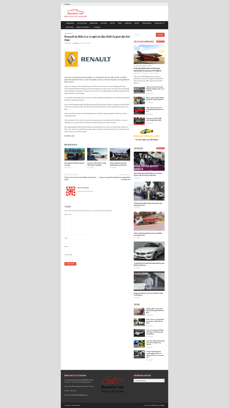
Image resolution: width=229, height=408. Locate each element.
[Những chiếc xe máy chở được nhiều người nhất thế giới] (139, 309)
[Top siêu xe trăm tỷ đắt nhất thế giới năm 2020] (139, 118)
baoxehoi (76, 43)
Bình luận (68, 214)
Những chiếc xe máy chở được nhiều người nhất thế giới (155, 310)
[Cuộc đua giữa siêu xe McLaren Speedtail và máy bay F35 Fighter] (149, 46)
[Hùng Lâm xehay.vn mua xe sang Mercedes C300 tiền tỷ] (149, 291)
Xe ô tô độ (69, 27)
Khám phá (128, 23)
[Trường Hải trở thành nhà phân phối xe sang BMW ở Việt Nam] (149, 261)
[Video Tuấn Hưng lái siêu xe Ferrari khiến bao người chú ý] (149, 231)
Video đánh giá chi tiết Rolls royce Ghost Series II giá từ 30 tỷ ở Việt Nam (148, 174)
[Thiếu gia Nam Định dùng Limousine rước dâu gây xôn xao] (149, 201)
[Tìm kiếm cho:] (149, 35)
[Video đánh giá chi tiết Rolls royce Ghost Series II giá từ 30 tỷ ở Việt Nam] (149, 171)
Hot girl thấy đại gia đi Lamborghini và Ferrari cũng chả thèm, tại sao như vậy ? (155, 354)
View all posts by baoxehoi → (85, 191)
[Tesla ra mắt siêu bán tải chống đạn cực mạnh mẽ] (120, 161)
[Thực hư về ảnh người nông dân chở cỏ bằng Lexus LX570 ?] (139, 341)
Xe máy (136, 23)
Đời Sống (104, 23)
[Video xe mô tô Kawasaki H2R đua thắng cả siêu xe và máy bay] (139, 87)
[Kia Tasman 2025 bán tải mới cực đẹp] (74, 161)
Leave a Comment (85, 43)
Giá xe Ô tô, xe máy (82, 27)
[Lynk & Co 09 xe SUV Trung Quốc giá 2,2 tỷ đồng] (97, 161)
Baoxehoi (77, 405)
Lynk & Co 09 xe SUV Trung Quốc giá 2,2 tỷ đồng (96, 164)
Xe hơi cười (158, 23)
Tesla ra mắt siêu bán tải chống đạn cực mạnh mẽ (118, 164)
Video (120, 23)
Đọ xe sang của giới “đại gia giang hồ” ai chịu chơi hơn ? (155, 98)
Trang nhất (70, 23)
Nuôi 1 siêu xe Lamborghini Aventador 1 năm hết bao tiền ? (155, 321)
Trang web (68, 254)
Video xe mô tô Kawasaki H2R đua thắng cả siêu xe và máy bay (155, 88)
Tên (66, 238)
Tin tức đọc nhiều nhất (140, 65)
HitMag (162, 405)
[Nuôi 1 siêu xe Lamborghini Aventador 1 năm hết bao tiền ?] (139, 319)
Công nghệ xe (146, 23)
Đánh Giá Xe (94, 23)
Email (66, 246)
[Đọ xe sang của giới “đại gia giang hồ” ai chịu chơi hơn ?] (139, 98)
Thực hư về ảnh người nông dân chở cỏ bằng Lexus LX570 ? (155, 342)
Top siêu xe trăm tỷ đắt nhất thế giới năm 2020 (154, 119)
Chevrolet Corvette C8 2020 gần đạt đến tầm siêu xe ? (154, 109)
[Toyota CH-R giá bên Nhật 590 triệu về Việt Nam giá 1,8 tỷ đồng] (139, 330)
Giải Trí (112, 23)
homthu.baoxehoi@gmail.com (78, 395)
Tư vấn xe (97, 27)
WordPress (154, 405)
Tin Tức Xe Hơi (82, 23)
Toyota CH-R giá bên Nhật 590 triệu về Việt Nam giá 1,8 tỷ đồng (154, 332)
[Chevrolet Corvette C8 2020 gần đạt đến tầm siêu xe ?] (139, 108)
